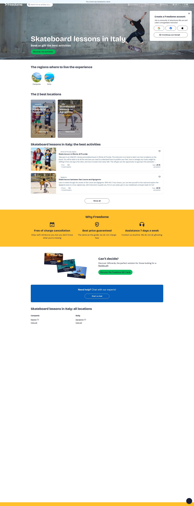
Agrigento (80, 319)
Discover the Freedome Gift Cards (115, 272)
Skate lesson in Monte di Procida (73, 154)
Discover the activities (43, 51)
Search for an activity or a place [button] (41, 5)
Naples (33, 319)
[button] (189, 501)
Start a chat (97, 296)
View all (34, 323)
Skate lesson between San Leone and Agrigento (80, 179)
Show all (97, 201)
